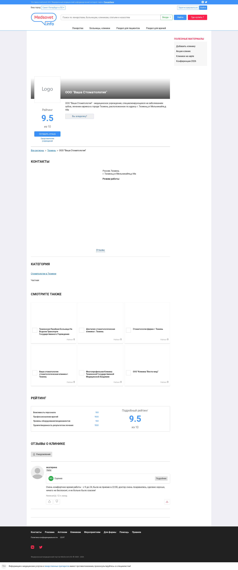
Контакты (36, 532)
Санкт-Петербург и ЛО (53, 7)
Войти (203, 7)
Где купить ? (197, 17)
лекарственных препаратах (56, 566)
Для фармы (110, 532)
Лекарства (77, 28)
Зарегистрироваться (188, 7)
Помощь (124, 532)
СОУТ (62, 537)
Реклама (49, 532)
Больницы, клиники (100, 28)
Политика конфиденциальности (44, 537)
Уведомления (43, 454)
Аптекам (62, 532)
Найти (180, 17)
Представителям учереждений (47, 140)
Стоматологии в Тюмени (43, 273)
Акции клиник (183, 51)
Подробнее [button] (161, 478)
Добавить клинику (185, 46)
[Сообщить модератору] (167, 502)
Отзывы (100, 250)
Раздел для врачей (156, 28)
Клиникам (75, 532)
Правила (136, 532)
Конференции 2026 (186, 61)
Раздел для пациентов (128, 28)
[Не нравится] (57, 502)
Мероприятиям (92, 532)
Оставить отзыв (47, 134)
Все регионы (37, 150)
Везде (165, 17)
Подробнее (109, 2)
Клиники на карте (185, 56)
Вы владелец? (79, 116)
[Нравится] (49, 502)
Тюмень (51, 150)
